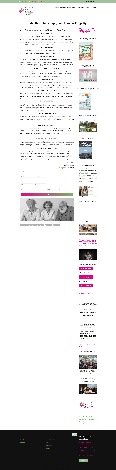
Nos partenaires (49, 445)
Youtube (47, 442)
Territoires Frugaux (93, 172)
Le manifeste (73, 7)
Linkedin (47, 436)
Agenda (94, 7)
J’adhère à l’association (86, 276)
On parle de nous (49, 448)
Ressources (88, 7)
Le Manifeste (21, 439)
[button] (24, 225)
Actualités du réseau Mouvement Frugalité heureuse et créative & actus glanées (88, 418)
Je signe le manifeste (86, 268)
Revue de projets (86, 178)
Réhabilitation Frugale (84, 173)
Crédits (20, 445)
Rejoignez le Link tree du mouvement (87, 423)
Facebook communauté (50, 439)
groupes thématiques (84, 172)
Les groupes (81, 7)
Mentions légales (22, 442)
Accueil (57, 7)
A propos (21, 436)
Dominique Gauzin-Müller (64, 167)
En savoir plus (83, 460)
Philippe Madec (59, 168)
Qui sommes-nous (64, 7)
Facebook (48, 433)
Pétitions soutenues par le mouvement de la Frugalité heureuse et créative (88, 242)
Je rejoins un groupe (86, 285)
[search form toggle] (96, 1)
